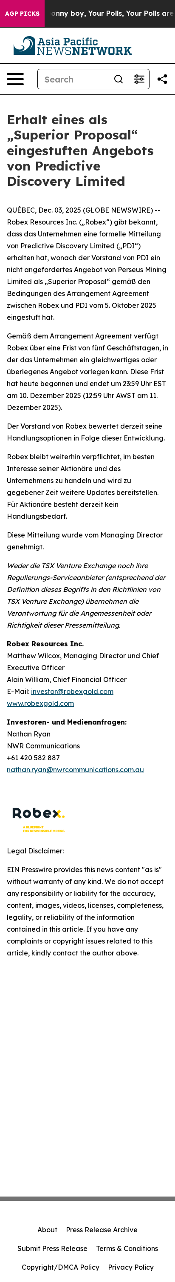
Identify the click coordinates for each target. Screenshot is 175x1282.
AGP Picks (22, 13)
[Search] (118, 79)
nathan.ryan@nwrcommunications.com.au (75, 769)
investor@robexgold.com (72, 691)
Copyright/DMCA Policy (60, 1267)
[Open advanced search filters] (139, 79)
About (47, 1229)
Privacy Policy (131, 1267)
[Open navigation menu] (15, 79)
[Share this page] (162, 79)
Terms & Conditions (127, 1248)
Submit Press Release (52, 1248)
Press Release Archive (102, 1229)
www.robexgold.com (40, 703)
